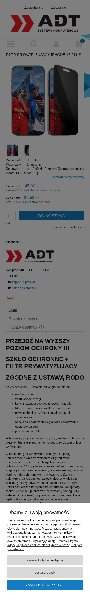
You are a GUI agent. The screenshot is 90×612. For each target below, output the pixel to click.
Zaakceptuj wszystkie (45, 585)
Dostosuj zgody (45, 572)
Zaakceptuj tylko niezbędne (45, 560)
